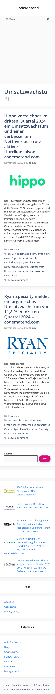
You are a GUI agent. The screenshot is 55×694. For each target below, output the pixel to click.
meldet (32, 424)
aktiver (12, 253)
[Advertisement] (27, 52)
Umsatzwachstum (14, 271)
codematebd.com (26, 253)
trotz (41, 266)
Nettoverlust (11, 266)
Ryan (16, 429)
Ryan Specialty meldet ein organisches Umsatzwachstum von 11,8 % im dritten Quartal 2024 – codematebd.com (27, 309)
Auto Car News (12, 642)
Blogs (7, 647)
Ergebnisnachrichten (23, 258)
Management (11, 671)
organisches (43, 424)
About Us (9, 601)
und (27, 271)
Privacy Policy (11, 611)
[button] (48, 19)
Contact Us (10, 606)
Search (8, 453)
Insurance (13, 249)
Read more (33, 240)
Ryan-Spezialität (29, 429)
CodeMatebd (27, 7)
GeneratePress (44, 689)
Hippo (20, 262)
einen (7, 258)
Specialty (43, 429)
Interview (9, 666)
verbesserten (37, 271)
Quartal (33, 266)
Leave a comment (18, 280)
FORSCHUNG (11, 656)
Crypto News (11, 651)
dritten (41, 253)
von (27, 433)
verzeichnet (10, 275)
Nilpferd (23, 266)
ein (47, 253)
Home (7, 684)
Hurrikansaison (32, 262)
